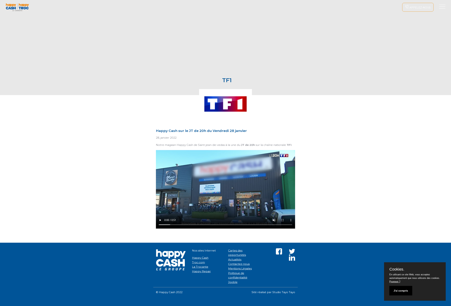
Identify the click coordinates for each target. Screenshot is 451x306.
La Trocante (200, 266)
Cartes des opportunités (237, 253)
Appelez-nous (420, 7)
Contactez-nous (239, 264)
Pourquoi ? (394, 281)
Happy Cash (200, 257)
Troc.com (198, 262)
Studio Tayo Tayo (283, 292)
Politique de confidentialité (237, 275)
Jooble (232, 282)
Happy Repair (201, 271)
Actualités (234, 259)
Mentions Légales (240, 268)
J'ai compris (401, 290)
